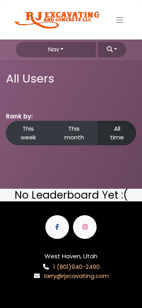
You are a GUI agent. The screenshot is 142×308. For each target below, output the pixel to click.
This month (74, 133)
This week (28, 133)
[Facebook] (57, 227)
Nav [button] (53, 49)
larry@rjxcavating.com (76, 276)
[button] (112, 49)
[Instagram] (85, 227)
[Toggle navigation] (120, 19)
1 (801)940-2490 (76, 267)
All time (117, 133)
